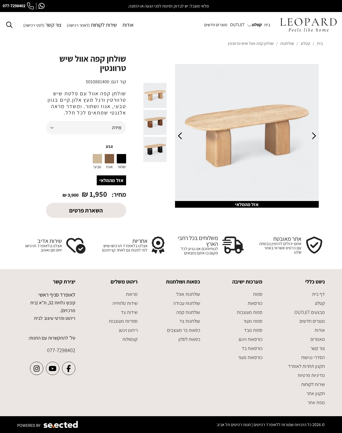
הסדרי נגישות (313, 357)
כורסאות (255, 303)
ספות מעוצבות (249, 312)
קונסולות (130, 339)
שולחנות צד (189, 321)
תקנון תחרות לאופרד (306, 366)
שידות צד (129, 312)
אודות (128, 24)
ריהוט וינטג (128, 330)
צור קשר (42, 24)
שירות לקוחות (92, 24)
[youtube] (52, 368)
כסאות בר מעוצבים (183, 330)
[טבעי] (97, 158)
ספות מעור (252, 321)
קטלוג (320, 303)
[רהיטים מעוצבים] (308, 25)
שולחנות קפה (188, 312)
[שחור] (121, 158)
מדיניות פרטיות (311, 375)
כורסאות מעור (250, 357)
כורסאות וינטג (250, 339)
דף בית (318, 294)
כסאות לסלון (189, 339)
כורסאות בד (252, 348)
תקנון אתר (315, 393)
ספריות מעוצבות (123, 321)
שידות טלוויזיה (125, 303)
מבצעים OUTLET (309, 312)
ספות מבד (253, 330)
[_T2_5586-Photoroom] (247, 136)
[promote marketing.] (61, 424)
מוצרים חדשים (312, 321)
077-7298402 (14, 6)
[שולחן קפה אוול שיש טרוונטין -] (155, 95)
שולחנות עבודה (186, 303)
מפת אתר (316, 402)
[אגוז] (109, 158)
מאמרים (317, 339)
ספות (257, 294)
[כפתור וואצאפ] (41, 6)
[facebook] (68, 368)
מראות (132, 294)
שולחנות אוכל (188, 294)
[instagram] (36, 368)
